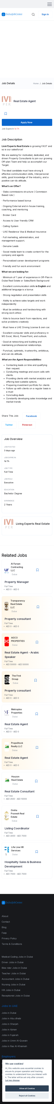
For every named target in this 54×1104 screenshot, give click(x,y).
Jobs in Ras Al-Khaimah (14, 1046)
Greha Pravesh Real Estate (17, 813)
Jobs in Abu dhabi (11, 1018)
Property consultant (18, 619)
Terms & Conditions (12, 944)
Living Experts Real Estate (33, 523)
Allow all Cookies (27, 1088)
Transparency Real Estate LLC (18, 604)
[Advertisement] (27, 49)
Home (36, 83)
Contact (6, 921)
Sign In (45, 14)
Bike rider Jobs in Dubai (14, 967)
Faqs (4, 932)
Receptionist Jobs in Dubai (16, 995)
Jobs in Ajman (9, 1029)
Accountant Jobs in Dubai (15, 979)
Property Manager (17, 582)
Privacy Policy (9, 938)
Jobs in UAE (10, 1006)
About (5, 916)
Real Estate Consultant (19, 791)
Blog (4, 927)
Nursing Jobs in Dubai (13, 984)
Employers (9, 1056)
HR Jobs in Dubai (11, 990)
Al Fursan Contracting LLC (17, 567)
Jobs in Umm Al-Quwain (15, 1040)
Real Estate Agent (24, 101)
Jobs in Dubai (9, 1012)
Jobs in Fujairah (10, 1035)
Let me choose (12, 1080)
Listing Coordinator (17, 828)
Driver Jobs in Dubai (12, 962)
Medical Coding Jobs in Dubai (17, 956)
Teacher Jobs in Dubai (14, 973)
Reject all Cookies (27, 1096)
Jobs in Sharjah (10, 1024)
